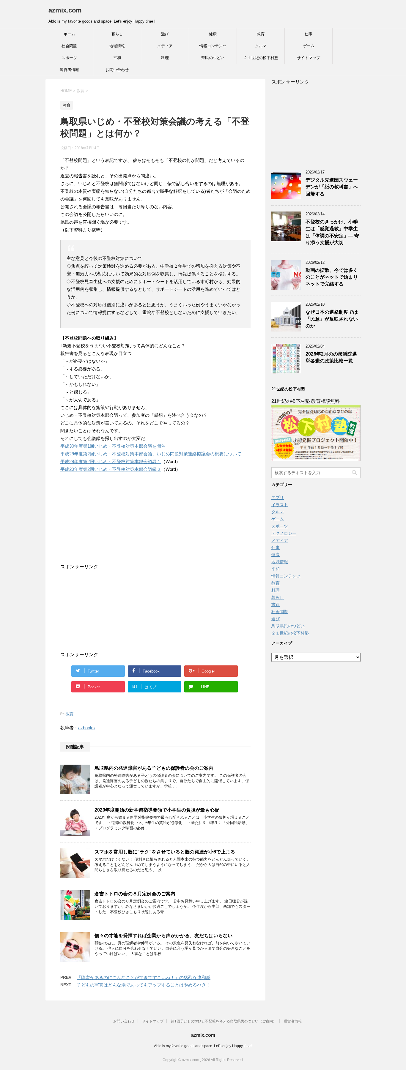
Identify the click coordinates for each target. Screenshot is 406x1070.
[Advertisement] (149, 526)
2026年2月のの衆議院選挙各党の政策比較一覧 (331, 357)
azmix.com (65, 10)
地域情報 (117, 46)
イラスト (279, 504)
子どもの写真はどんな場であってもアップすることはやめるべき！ (143, 984)
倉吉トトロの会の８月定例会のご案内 (135, 893)
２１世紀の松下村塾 (260, 58)
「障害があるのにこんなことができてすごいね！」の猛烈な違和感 (143, 977)
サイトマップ (308, 58)
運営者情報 (69, 69)
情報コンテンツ (212, 46)
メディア (165, 46)
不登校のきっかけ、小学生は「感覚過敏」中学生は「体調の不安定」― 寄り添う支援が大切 (332, 232)
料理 (165, 58)
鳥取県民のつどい (288, 626)
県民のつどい (212, 58)
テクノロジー (283, 533)
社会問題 (69, 46)
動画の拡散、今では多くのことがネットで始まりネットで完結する (332, 277)
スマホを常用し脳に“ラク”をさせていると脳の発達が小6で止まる (165, 851)
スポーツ (69, 58)
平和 (117, 58)
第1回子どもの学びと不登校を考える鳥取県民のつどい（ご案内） (223, 1021)
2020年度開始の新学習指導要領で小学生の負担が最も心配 (157, 809)
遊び (165, 34)
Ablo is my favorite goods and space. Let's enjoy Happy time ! (203, 1046)
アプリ (277, 497)
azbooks (86, 727)
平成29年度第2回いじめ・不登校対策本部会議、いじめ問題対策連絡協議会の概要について (150, 453)
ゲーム (308, 46)
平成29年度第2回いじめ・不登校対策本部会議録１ (110, 461)
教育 (261, 34)
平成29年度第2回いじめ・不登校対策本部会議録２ (110, 469)
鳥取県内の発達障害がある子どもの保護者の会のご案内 (154, 768)
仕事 (308, 34)
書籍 (275, 604)
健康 (213, 34)
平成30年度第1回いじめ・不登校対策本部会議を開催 (113, 446)
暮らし (117, 34)
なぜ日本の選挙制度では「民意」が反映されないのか (332, 319)
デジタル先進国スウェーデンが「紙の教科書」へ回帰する (332, 186)
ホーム (69, 34)
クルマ (261, 46)
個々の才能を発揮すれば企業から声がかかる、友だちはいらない (163, 935)
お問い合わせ (117, 69)
